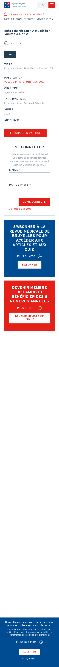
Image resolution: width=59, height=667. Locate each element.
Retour (16, 43)
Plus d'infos (26, 256)
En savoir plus (26, 642)
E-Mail (14, 169)
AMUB (15, 5)
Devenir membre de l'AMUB (29, 318)
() (43, 4)
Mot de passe (19, 184)
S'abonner (29, 264)
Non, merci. (29, 658)
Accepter (29, 651)
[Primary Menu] (51, 5)
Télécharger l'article (25, 133)
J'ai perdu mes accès (20, 209)
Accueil (5, 14)
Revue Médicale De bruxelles (26, 14)
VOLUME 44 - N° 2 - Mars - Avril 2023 (24, 81)
